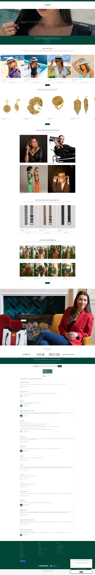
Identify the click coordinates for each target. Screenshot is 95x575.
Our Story (23, 320)
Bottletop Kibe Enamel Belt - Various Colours (63, 229)
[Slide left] (46, 122)
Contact (39, 550)
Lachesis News (40, 553)
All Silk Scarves (22, 193)
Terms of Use (59, 549)
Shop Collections (47, 42)
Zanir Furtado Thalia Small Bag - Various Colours (25, 278)
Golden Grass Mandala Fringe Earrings (75, 118)
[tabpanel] (47, 457)
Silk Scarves (21, 554)
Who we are (40, 545)
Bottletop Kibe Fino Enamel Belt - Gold (44, 229)
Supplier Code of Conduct (60, 553)
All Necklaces (22, 163)
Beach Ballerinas (22, 545)
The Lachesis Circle (41, 554)
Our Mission (40, 546)
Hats (20, 550)
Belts (20, 558)
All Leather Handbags (51, 163)
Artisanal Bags (22, 549)
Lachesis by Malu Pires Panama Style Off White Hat (8, 79)
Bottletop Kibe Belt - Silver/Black (24, 229)
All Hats (49, 193)
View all (47, 124)
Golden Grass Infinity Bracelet (28, 118)
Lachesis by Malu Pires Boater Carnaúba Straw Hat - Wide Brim (33, 79)
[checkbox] (41, 378)
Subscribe (59, 366)
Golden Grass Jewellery (23, 555)
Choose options (12, 82)
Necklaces (21, 553)
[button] (20, 5)
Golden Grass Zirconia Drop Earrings (6, 118)
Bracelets (21, 546)
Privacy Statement (59, 550)
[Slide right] (49, 122)
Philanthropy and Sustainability (42, 549)
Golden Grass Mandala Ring (51, 118)
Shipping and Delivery (60, 546)
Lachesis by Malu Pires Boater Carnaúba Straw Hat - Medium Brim (57, 79)
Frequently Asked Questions (61, 545)
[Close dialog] (91, 560)
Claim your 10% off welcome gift (81, 568)
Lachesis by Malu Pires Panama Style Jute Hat (78, 79)
